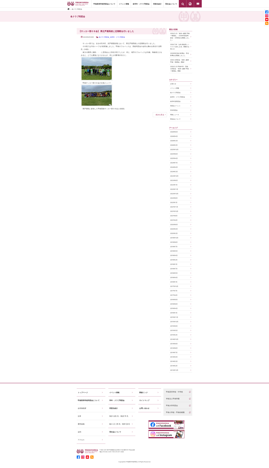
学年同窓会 (174, 110)
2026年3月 (174, 141)
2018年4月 (174, 277)
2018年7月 (173, 269)
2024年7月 (174, 163)
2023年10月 (174, 176)
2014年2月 (173, 366)
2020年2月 (174, 233)
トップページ (83, 392)
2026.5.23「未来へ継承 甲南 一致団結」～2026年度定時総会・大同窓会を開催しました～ (180, 36)
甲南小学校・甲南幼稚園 (175, 412)
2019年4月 (174, 255)
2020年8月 (174, 224)
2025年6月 (174, 154)
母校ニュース (174, 114)
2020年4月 (174, 229)
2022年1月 (173, 202)
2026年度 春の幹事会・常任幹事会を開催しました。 (179, 54)
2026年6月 (174, 132)
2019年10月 (174, 238)
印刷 (190, 3)
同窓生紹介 (157, 4)
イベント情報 (124, 4)
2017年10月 (174, 286)
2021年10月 (174, 211)
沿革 (79, 416)
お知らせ (173, 84)
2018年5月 (174, 273)
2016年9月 (174, 299)
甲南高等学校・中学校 (174, 392)
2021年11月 (174, 207)
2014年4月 (174, 357)
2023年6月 (174, 180)
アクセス (81, 440)
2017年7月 (173, 291)
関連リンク (143, 392)
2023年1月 (173, 185)
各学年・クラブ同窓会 (141, 4)
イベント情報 (174, 88)
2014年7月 (173, 352)
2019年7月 (173, 246)
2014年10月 (174, 339)
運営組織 (81, 424)
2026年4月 (174, 136)
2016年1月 (173, 313)
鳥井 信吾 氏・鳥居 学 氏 (118, 416)
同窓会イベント (175, 106)
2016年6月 (174, 304)
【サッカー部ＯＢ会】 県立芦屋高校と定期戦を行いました (106, 31)
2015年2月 (173, 335)
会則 (79, 432)
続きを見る (160, 115)
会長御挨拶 (82, 408)
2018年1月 (173, 282)
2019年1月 (173, 264)
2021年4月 (173, 220)
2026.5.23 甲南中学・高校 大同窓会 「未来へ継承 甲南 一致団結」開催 (179, 69)
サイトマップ (144, 400)
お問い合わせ (198, 3)
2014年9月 (174, 344)
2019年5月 (174, 251)
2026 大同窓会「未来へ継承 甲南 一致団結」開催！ (180, 61)
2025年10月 (174, 149)
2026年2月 (174, 145)
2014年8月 (174, 348)
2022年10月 (174, 193)
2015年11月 (174, 317)
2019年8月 (174, 242)
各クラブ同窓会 (104, 37)
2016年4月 (174, 308)
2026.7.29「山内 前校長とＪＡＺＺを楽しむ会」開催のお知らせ (179, 47)
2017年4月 (173, 295)
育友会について (171, 4)
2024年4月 (174, 167)
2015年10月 (174, 321)
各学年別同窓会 (175, 101)
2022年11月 (174, 189)
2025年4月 (174, 158)
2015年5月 (174, 330)
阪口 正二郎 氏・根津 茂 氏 (119, 424)
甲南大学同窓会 (172, 405)
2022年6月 (174, 198)
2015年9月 (174, 326)
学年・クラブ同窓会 (117, 400)
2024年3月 (174, 171)
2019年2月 (173, 260)
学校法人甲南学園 (172, 399)
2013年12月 (174, 370)
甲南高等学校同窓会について (104, 4)
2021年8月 (173, 216)
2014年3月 (174, 361)
